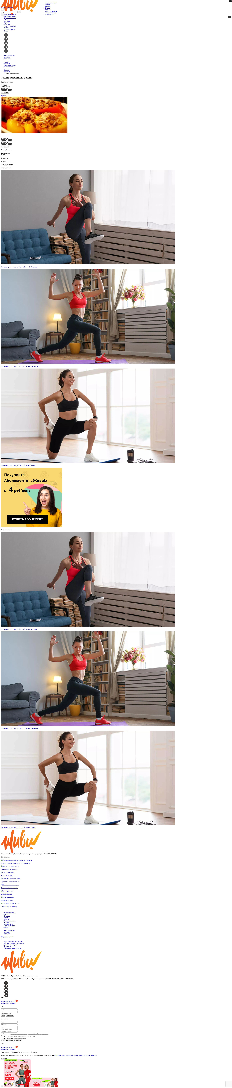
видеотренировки (50, 3)
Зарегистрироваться (7, 1040)
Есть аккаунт (18, 1040)
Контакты (7, 59)
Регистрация (10, 1015)
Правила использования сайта (13, 941)
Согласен (4, 1058)
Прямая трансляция (10, 18)
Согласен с (19, 1036)
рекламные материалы (11, 945)
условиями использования (18, 1034)
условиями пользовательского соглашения (23, 1036)
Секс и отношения (51, 11)
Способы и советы (10, 65)
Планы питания (9, 67)
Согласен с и (25, 1034)
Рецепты (7, 63)
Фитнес (47, 4)
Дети (5, 19)
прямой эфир (49, 14)
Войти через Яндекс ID (8, 1001)
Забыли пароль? (6, 1013)
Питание (48, 6)
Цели (6, 31)
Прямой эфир (8, 924)
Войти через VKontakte (8, 1003)
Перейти (3, 95)
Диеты (6, 62)
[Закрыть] (2, 1086)
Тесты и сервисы (9, 29)
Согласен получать (16, 1038)
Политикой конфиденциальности (86, 1055)
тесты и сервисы (50, 13)
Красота (47, 8)
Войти (3, 1015)
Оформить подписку (7, 7)
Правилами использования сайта (64, 1055)
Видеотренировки (10, 16)
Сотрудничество (9, 55)
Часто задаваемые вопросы (12, 948)
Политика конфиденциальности (14, 943)
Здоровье (48, 9)
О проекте (7, 946)
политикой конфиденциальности (38, 1034)
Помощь (7, 57)
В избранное (4, 92)
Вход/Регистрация (10, 14)
